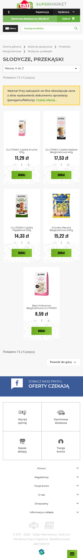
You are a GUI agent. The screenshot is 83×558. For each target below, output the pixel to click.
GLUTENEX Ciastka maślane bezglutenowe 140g (61, 150)
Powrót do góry (63, 362)
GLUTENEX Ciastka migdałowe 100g (22, 228)
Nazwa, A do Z (41, 68)
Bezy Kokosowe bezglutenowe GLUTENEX (41, 306)
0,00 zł (68, 18)
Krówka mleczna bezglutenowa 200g (61, 228)
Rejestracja (42, 12)
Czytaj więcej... (46, 100)
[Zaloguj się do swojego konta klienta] (9, 12)
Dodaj (21, 175)
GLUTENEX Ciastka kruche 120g (21, 150)
